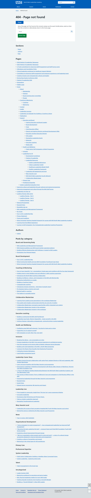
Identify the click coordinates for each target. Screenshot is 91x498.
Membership (26, 91)
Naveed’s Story (21, 205)
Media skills (29, 144)
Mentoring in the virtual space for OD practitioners (31, 441)
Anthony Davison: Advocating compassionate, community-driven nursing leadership (40, 321)
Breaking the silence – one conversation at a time (30, 340)
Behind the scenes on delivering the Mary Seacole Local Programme (35, 410)
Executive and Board (28, 120)
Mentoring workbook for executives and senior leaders (32, 475)
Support (31, 6)
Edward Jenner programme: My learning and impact (31, 385)
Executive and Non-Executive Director (36, 133)
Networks (28, 140)
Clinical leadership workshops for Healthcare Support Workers (34, 71)
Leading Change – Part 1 (27, 196)
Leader (22, 109)
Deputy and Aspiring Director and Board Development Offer (42, 131)
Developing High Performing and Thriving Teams (31, 397)
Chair (27, 127)
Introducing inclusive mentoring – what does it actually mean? (34, 286)
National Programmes (23, 202)
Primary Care (26, 180)
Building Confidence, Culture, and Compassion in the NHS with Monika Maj (38, 278)
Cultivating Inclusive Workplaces (26, 351)
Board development (31, 124)
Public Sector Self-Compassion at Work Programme (40, 149)
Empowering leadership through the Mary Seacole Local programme (36, 378)
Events (44, 6)
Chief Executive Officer (32, 129)
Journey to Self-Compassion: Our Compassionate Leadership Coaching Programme (39, 225)
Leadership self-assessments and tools (36, 171)
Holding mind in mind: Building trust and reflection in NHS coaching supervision (39, 273)
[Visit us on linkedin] (89, 491)
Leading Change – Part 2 (27, 198)
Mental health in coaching (24, 291)
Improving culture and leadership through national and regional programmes (38, 187)
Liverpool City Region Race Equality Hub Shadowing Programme (35, 349)
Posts (19, 53)
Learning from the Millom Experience (27, 222)
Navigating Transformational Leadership (28, 401)
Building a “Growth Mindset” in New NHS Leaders (31, 482)
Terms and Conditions (23, 218)
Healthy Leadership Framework (37, 169)
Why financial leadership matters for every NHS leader (32, 477)
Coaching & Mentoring (26, 100)
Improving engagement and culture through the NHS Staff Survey (35, 189)
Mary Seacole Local (31, 173)
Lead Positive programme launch (26, 353)
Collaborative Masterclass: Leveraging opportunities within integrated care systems (40, 305)
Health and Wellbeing (29, 147)
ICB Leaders (29, 136)
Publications (58, 6)
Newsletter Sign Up (31, 490)
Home (17, 10)
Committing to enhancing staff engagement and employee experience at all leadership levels (43, 73)
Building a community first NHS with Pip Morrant (30, 316)
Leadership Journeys (25, 111)
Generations (20, 82)
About (18, 6)
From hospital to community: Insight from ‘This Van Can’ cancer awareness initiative (40, 392)
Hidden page (20, 84)
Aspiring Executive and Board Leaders (36, 122)
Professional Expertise (29, 182)
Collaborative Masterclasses (33, 178)
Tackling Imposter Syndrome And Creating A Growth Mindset (34, 479)
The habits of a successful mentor (26, 293)
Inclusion (25, 151)
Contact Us (23, 490)
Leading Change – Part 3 (27, 200)
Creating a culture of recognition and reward (29, 439)
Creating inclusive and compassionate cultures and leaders (33, 75)
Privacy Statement (22, 216)
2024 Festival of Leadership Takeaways (27, 62)
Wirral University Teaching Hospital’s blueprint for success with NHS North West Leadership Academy (44, 220)
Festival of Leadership (32, 158)
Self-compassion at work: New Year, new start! (29, 333)
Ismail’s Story (20, 383)
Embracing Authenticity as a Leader (27, 280)
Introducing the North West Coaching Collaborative (31, 275)
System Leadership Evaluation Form (30, 185)
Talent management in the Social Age (27, 466)
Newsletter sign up (22, 207)
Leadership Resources (32, 160)
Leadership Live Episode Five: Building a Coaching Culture (36, 113)
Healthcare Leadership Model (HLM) (39, 167)
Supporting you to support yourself (26, 330)
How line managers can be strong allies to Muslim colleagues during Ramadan (38, 344)
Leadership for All (28, 153)
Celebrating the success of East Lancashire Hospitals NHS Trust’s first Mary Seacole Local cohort (43, 408)
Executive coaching (31, 142)
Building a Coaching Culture (25, 282)
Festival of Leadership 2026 (24, 80)
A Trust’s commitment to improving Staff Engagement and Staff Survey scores (38, 67)
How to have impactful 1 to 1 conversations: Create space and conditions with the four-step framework (45, 271)
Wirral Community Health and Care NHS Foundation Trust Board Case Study (38, 262)
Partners (25, 93)
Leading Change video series (25, 193)
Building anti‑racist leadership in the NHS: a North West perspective (35, 346)
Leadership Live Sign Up (23, 191)
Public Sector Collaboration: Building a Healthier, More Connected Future (37, 456)
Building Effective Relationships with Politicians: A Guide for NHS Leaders (37, 250)
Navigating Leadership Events (34, 138)
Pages (19, 49)
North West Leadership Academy (33, 2)
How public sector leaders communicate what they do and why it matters (37, 303)
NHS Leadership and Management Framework (30, 209)
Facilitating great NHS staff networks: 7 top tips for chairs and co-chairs (36, 328)
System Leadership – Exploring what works (29, 458)
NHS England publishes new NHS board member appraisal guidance (36, 248)
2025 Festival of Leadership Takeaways (27, 64)
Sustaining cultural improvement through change (30, 433)
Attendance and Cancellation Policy (27, 69)
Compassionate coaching (24, 284)
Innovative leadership (23, 394)
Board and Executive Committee (32, 96)
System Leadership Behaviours (37, 162)
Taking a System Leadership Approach (27, 399)
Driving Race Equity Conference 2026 (27, 78)
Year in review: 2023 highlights (25, 418)
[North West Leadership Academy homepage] (19, 2)
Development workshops (33, 156)
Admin (19, 233)
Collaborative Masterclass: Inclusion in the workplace (31, 309)
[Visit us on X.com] (89, 488)
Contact (72, 6)
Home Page (22, 35)
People (25, 98)
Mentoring (26, 104)
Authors (20, 51)
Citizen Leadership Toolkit (36, 165)
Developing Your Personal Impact (26, 252)
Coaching (25, 102)
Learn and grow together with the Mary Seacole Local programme (35, 364)
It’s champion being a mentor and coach (28, 289)
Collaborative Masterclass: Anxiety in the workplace (31, 307)
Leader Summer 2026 (23, 473)
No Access (19, 211)
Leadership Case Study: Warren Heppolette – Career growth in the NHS (36, 319)
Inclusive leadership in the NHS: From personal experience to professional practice (39, 342)
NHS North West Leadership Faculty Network (38, 176)
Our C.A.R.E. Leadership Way (25, 214)
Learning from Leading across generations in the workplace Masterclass (36, 300)
